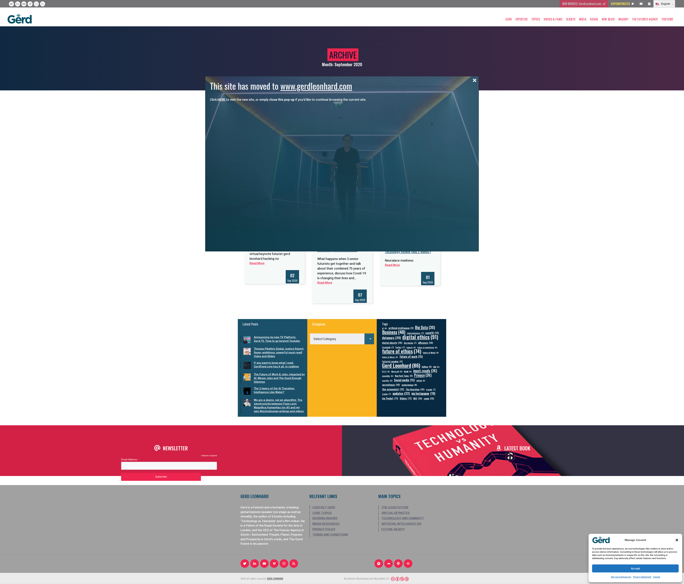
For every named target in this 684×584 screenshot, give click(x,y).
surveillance (391, 384)
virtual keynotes (395, 513)
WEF (417, 398)
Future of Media (431, 352)
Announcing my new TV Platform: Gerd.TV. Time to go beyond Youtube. (277, 339)
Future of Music (390, 357)
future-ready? (393, 529)
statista (420, 380)
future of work (411, 356)
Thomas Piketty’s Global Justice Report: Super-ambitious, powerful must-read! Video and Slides (279, 352)
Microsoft (396, 371)
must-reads (425, 370)
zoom (429, 398)
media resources (326, 523)
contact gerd (323, 507)
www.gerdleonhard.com (316, 86)
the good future (395, 507)
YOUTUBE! (667, 19)
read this (387, 380)
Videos (406, 398)
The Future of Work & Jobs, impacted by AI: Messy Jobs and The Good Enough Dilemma (279, 378)
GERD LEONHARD (275, 578)
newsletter (387, 375)
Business (393, 331)
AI (384, 328)
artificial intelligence (400, 328)
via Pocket (390, 398)
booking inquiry (325, 518)
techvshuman (409, 384)
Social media (404, 380)
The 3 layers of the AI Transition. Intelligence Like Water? (274, 390)
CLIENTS (571, 19)
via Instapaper (423, 393)
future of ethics (401, 351)
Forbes (400, 347)
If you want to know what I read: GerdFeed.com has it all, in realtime (276, 364)
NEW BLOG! (608, 19)
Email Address (130, 459)
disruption (410, 342)
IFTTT (386, 371)
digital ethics (420, 336)
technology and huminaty (402, 518)
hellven (427, 366)
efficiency (425, 342)
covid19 (432, 332)
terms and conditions (330, 534)
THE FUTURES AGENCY (645, 19)
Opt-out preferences (621, 577)
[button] (677, 540)
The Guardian (415, 389)
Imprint (656, 577)
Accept (635, 568)
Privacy (423, 375)
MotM (408, 371)
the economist (393, 389)
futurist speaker (392, 361)
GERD (509, 19)
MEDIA (582, 19)
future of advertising (427, 347)
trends (431, 389)
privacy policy (323, 529)
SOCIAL (594, 19)
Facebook (388, 347)
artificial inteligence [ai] (401, 523)
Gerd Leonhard (401, 365)
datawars (391, 337)
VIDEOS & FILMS (553, 19)
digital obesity (392, 342)
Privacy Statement (642, 577)
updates (401, 393)
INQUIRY (623, 19)
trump (386, 393)
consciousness (415, 333)
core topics (322, 513)
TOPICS (535, 19)
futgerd (411, 347)
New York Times (404, 375)
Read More (324, 282)
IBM (436, 366)
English (665, 4)
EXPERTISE (521, 19)
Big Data (425, 327)
